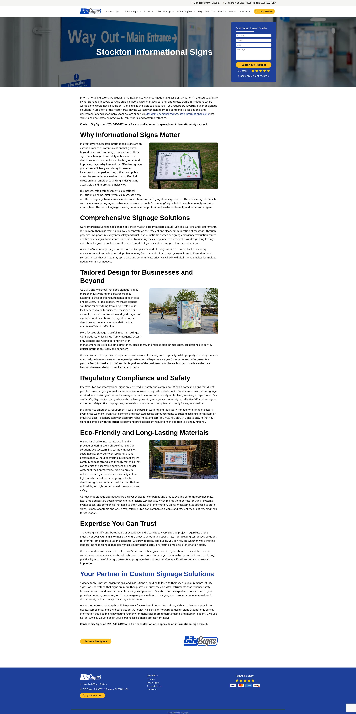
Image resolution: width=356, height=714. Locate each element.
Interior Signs (131, 11)
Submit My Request (254, 64)
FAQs (200, 11)
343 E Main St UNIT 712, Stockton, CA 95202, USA (250, 2)
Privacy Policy (153, 682)
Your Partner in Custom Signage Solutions (147, 574)
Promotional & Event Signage (157, 11)
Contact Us (210, 11)
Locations (242, 11)
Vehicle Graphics (184, 11)
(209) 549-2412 (266, 11)
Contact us (152, 689)
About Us (222, 11)
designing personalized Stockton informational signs (177, 114)
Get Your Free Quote (96, 641)
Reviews (232, 11)
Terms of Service (154, 686)
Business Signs (113, 11)
